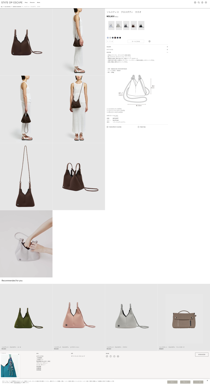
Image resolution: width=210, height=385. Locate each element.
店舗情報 (38, 368)
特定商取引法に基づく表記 (43, 361)
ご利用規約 (39, 358)
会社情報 (38, 366)
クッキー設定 (198, 382)
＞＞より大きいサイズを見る (114, 109)
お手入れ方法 (39, 356)
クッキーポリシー (41, 365)
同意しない (185, 382)
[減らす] (108, 41)
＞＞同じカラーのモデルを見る (115, 112)
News (38, 2)
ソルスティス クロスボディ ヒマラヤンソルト (66, 347)
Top (1, 6)
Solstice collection (17, 6)
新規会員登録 (201, 354)
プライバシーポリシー (42, 363)
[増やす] (112, 41)
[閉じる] (207, 380)
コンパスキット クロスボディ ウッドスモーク (171, 347)
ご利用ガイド (39, 359)
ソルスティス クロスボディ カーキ (11, 347)
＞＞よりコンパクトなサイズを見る (116, 110)
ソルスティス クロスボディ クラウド (117, 347)
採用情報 (38, 370)
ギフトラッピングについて (78, 356)
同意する (172, 382)
